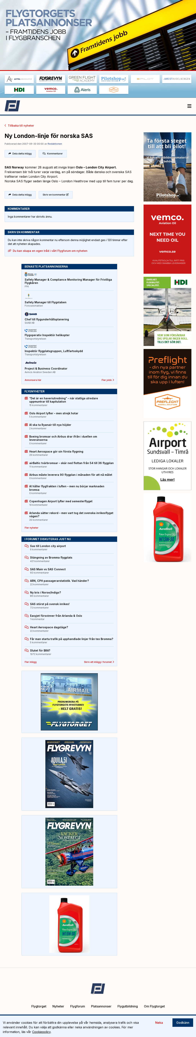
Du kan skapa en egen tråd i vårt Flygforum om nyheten (50, 250)
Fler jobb (107, 380)
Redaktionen (55, 143)
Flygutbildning (128, 1006)
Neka (159, 1023)
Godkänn (182, 1023)
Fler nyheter (31, 527)
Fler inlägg (31, 662)
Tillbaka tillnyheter (21, 125)
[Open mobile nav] (189, 106)
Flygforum (77, 1006)
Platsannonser (101, 1006)
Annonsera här (33, 380)
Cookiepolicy (41, 1032)
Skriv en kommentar (54, 194)
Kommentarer (55, 153)
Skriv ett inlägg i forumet (98, 662)
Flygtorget (38, 1006)
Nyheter (58, 1006)
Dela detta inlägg (22, 153)
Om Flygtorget (154, 1006)
